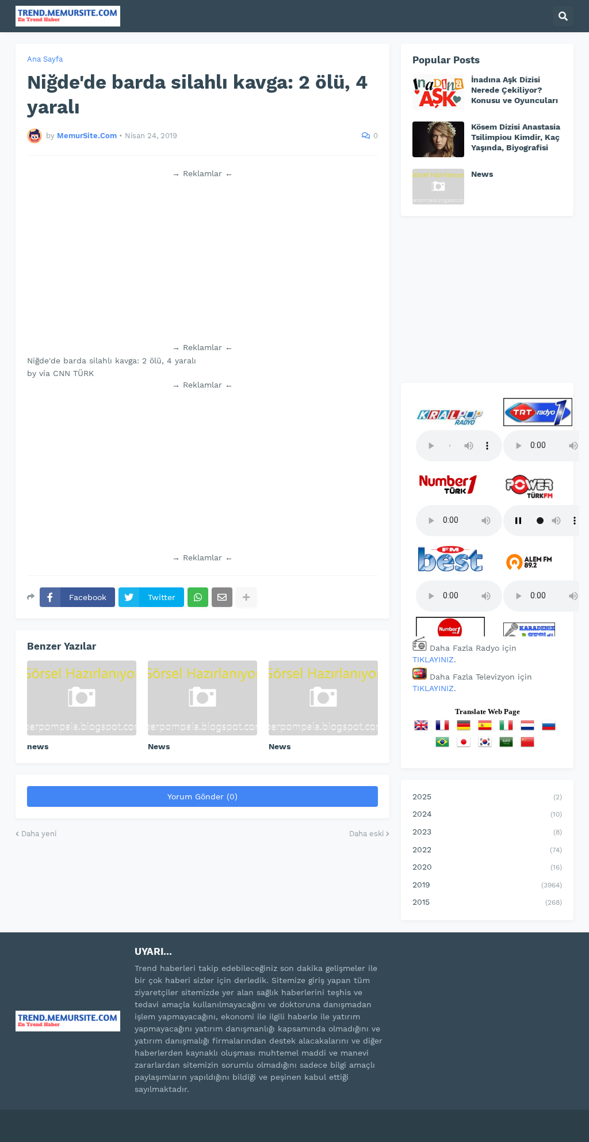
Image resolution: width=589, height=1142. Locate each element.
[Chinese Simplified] (530, 745)
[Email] (222, 597)
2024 (487, 813)
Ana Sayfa (45, 59)
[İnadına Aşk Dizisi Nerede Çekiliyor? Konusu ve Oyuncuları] (438, 92)
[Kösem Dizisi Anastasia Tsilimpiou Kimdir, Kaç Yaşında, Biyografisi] (438, 139)
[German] (466, 729)
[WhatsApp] (198, 597)
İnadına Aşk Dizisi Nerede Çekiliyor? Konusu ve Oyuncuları (514, 90)
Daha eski (366, 833)
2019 (487, 884)
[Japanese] (466, 745)
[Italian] (508, 729)
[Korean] (487, 745)
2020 (487, 866)
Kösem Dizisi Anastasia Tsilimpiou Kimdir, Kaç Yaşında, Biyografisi (515, 137)
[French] (444, 729)
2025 (487, 796)
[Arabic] (508, 745)
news (37, 746)
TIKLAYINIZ (433, 659)
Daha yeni (38, 833)
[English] (423, 729)
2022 (487, 849)
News (159, 746)
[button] (563, 16)
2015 (487, 901)
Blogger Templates (139, 1118)
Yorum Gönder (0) (202, 796)
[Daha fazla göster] (246, 597)
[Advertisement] (202, 260)
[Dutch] (530, 729)
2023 (487, 831)
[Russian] (551, 729)
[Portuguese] (444, 745)
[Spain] (487, 729)
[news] (81, 698)
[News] (202, 698)
